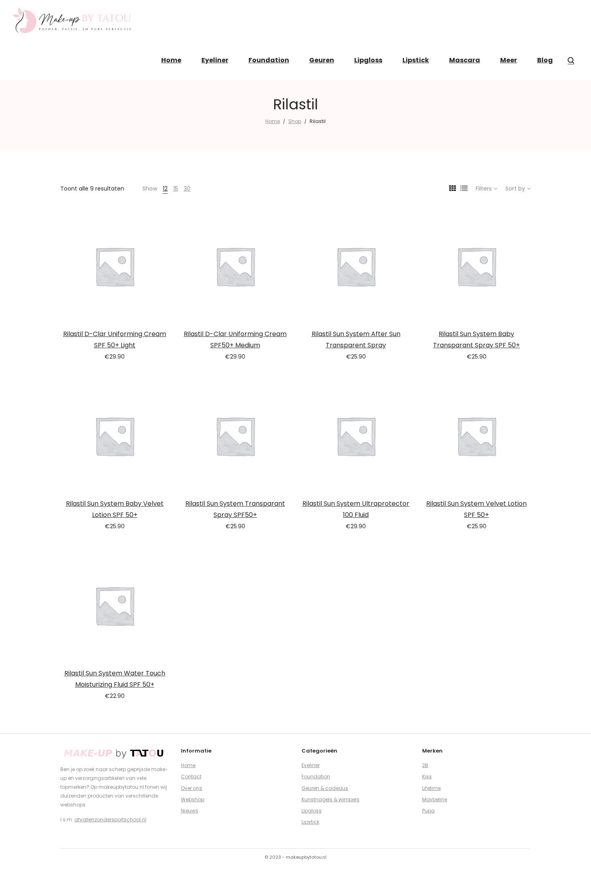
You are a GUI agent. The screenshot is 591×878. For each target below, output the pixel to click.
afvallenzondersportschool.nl (110, 819)
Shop (294, 121)
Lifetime (431, 788)
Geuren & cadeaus (325, 788)
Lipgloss (312, 810)
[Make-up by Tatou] (72, 20)
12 (165, 189)
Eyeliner (311, 765)
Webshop (192, 799)
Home (272, 121)
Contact (191, 776)
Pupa (428, 810)
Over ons (191, 788)
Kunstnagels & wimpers (330, 799)
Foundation (316, 776)
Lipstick (310, 822)
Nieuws (189, 810)
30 (187, 189)
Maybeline (434, 799)
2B (425, 765)
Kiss (427, 776)
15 (175, 189)
